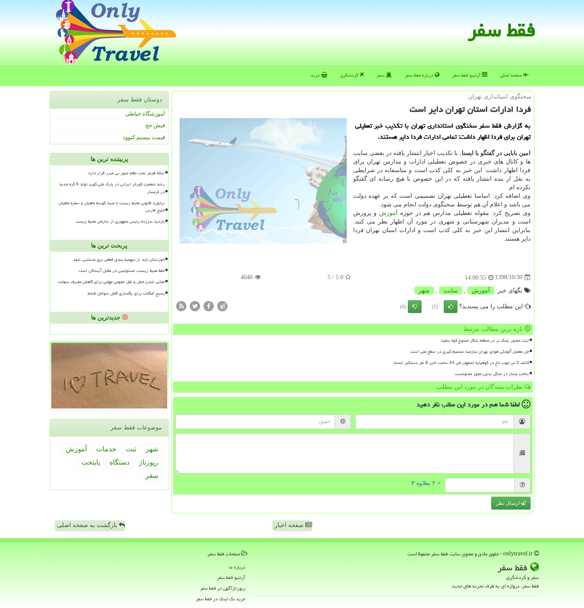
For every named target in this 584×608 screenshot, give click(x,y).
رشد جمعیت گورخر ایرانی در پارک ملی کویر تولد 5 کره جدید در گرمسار (112, 188)
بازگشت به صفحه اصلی (88, 525)
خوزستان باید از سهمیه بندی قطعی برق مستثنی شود (119, 260)
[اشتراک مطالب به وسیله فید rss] (181, 305)
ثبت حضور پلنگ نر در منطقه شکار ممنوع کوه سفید (485, 340)
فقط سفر (502, 30)
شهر (424, 290)
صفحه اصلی (511, 75)
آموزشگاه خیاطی (145, 113)
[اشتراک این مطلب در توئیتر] (195, 305)
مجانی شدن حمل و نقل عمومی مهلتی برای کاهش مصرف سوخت (111, 282)
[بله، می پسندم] (450, 306)
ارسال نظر (508, 503)
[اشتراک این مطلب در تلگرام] (222, 305)
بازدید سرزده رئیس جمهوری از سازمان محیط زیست (120, 221)
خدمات (106, 449)
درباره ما (237, 567)
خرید (315, 75)
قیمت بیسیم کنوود (144, 137)
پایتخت (90, 462)
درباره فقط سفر (420, 75)
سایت (450, 290)
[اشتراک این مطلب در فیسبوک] (209, 305)
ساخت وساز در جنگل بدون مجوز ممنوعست (492, 374)
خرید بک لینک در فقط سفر (220, 598)
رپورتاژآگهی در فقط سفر (222, 588)
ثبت (131, 449)
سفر (381, 75)
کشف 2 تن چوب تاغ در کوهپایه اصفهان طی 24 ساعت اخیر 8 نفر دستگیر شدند (461, 362)
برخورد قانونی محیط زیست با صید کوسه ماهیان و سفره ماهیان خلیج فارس (112, 207)
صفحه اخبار (289, 525)
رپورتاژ (148, 462)
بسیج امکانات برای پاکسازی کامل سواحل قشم (126, 293)
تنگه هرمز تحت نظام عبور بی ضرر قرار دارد (126, 173)
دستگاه (119, 462)
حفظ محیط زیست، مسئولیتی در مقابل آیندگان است (122, 271)
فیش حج (155, 125)
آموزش (388, 213)
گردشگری (350, 75)
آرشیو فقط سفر (467, 75)
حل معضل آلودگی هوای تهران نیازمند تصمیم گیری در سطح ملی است (469, 351)
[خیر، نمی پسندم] (415, 306)
